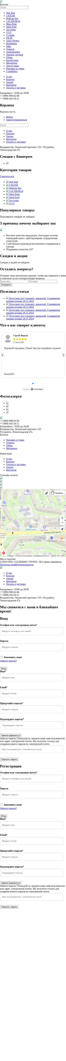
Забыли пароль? (8, 660)
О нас (9, 76)
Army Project (12, 40)
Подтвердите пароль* (12, 719)
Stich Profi (11, 27)
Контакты (11, 85)
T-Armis (10, 35)
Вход (3, 668)
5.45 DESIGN (13, 21)
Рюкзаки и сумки (15, 68)
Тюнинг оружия (14, 54)
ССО (8, 32)
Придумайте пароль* (11, 703)
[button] (2, 355)
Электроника (13, 52)
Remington (11, 43)
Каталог (10, 79)
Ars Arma (11, 29)
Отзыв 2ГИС (9, 374)
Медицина (11, 63)
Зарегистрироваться (16, 119)
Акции (9, 82)
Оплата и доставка (16, 87)
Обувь (9, 57)
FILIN (9, 38)
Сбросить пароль (9, 759)
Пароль (4, 641)
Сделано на (26, 389)
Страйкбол (11, 71)
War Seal (10, 13)
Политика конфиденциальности (17, 564)
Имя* (3, 671)
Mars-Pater (11, 24)
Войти (9, 117)
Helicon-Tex (12, 18)
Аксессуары (12, 65)
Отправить (6, 285)
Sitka (8, 46)
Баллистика (12, 60)
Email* (3, 687)
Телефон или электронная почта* (18, 625)
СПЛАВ (10, 15)
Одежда (10, 49)
